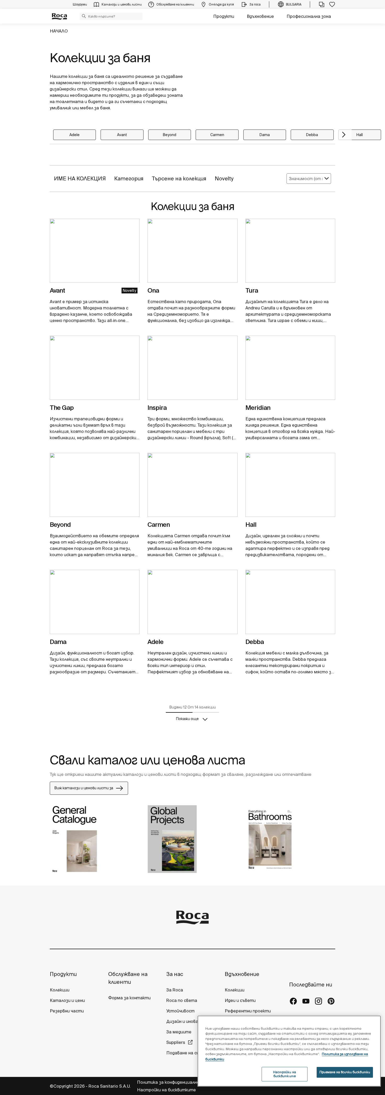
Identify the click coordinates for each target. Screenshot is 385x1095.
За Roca (174, 989)
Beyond (169, 135)
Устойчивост (180, 1010)
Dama (265, 135)
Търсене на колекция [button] (179, 178)
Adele (74, 135)
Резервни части (67, 1010)
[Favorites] (332, 4)
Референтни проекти (248, 1010)
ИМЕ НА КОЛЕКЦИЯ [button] (80, 178)
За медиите (178, 1031)
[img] (95, 251)
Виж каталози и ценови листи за (83, 788)
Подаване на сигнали (189, 1052)
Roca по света (181, 1000)
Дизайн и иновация (186, 1021)
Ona (153, 290)
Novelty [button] (224, 178)
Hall (359, 135)
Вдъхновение (260, 16)
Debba (312, 135)
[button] (83, 16)
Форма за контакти (129, 997)
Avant (122, 135)
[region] (289, 1051)
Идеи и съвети (240, 1000)
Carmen (217, 135)
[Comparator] (321, 4)
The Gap (62, 407)
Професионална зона (309, 16)
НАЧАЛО (59, 31)
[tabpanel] (95, 253)
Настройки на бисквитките (166, 1089)
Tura (251, 290)
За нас (174, 974)
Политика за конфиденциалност (171, 1082)
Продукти (223, 16)
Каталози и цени (67, 1000)
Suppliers (175, 1042)
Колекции (59, 989)
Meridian (257, 407)
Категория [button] (129, 178)
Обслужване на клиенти (127, 978)
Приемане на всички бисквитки (345, 1072)
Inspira (157, 407)
